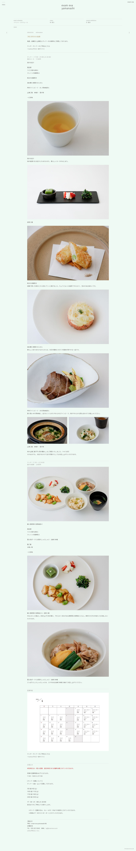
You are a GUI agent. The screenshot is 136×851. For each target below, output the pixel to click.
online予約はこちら (33, 831)
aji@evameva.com (52, 828)
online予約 (32, 49)
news (15, 27)
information (39, 32)
